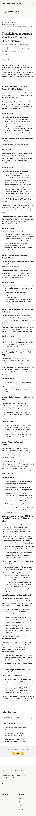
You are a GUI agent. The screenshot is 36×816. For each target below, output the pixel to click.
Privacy (21, 809)
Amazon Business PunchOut (10, 24)
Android (4, 802)
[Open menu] (32, 3)
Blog (20, 798)
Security (21, 802)
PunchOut (15, 22)
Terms (21, 805)
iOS (3, 798)
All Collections (6, 22)
